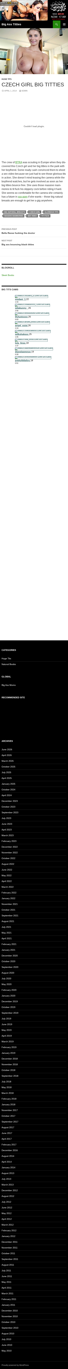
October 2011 (8, 1253)
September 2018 (10, 1076)
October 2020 (8, 961)
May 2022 (7, 875)
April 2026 (7, 755)
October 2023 (8, 806)
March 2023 (8, 835)
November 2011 (10, 1247)
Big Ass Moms (9, 685)
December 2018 (10, 1058)
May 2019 (7, 1030)
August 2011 (8, 1265)
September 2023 (10, 812)
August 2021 (8, 921)
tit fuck (45, 216)
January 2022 (8, 898)
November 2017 (10, 1110)
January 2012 (8, 1236)
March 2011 (7, 1293)
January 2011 (8, 1305)
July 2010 (6, 1339)
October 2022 (8, 858)
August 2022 (8, 864)
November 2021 (10, 904)
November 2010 (10, 1316)
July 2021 (6, 927)
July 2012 (6, 1202)
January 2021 (8, 950)
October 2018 (8, 1070)
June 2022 (7, 869)
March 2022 (8, 887)
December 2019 (10, 1001)
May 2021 (7, 932)
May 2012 (7, 1213)
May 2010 (7, 1350)
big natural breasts (14, 212)
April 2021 (7, 938)
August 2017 (8, 1127)
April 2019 (7, 1036)
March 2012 (8, 1224)
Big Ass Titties (11, 24)
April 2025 (7, 778)
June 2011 (7, 1276)
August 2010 (8, 1333)
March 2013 (8, 1184)
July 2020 (6, 978)
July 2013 (6, 1179)
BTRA (18, 162)
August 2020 (8, 973)
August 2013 (8, 1173)
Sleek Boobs (8, 275)
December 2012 (10, 1190)
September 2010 (10, 1328)
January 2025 (8, 784)
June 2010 (7, 1345)
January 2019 (8, 1053)
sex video (32, 216)
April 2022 (7, 881)
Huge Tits (7, 79)
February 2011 (9, 1299)
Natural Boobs (9, 664)
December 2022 (10, 847)
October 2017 (8, 1116)
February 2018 (9, 1098)
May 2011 (6, 1282)
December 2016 (10, 1150)
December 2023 (10, 801)
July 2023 (6, 818)
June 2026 (7, 749)
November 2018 (10, 1064)
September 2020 (10, 967)
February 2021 (9, 944)
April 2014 (7, 1161)
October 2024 (8, 789)
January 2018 (8, 1104)
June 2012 (7, 1207)
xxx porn (23, 196)
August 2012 (8, 1196)
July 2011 (6, 1270)
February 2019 (9, 1047)
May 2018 (7, 1087)
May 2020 (7, 984)
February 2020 (9, 990)
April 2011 (7, 1287)
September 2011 (10, 1259)
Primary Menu (64, 24)
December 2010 (10, 1310)
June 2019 (7, 1024)
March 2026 (8, 761)
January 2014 (8, 1167)
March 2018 (8, 1093)
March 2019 (8, 1041)
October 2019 (8, 1007)
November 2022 (10, 852)
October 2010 (8, 1322)
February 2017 (9, 1144)
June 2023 (7, 824)
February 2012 (9, 1230)
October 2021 (8, 910)
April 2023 (7, 829)
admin (24, 91)
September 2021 (10, 915)
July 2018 (6, 1081)
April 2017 (7, 1139)
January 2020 (8, 995)
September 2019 (10, 1013)
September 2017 (10, 1121)
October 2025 (8, 766)
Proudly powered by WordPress (15, 1365)
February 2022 (9, 892)
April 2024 (7, 795)
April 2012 (7, 1219)
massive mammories (13, 216)
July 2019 (6, 1018)
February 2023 (9, 841)
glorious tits (51, 212)
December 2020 (10, 955)
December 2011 (10, 1242)
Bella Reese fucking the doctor (18, 231)
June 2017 (7, 1133)
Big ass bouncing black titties (18, 243)
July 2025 (6, 772)
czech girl (34, 212)
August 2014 (8, 1156)
